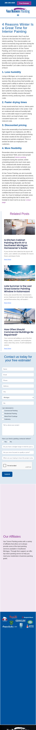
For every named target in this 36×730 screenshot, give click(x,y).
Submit (7, 474)
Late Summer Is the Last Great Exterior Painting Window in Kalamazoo (18, 289)
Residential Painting (10, 413)
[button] (18, 15)
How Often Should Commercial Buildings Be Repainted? (18, 332)
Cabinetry (7, 419)
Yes (5, 442)
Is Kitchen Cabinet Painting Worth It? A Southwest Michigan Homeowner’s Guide (16, 244)
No (11, 442)
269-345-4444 (10, 3)
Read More (7, 259)
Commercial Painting (11, 410)
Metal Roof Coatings (10, 416)
